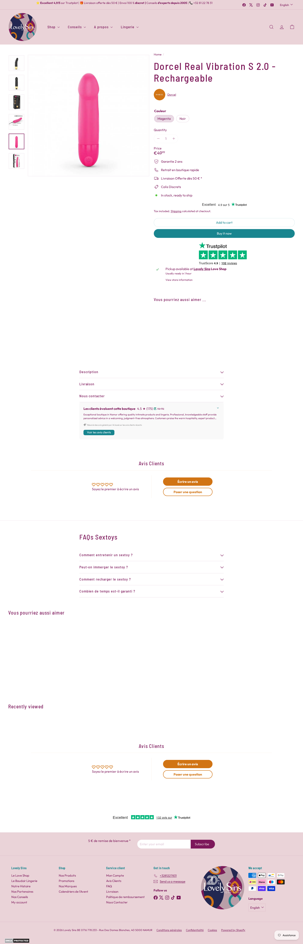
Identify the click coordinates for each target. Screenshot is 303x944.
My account (19, 902)
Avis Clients (113, 881)
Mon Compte (115, 875)
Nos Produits (67, 875)
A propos (101, 27)
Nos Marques (68, 886)
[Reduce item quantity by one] (158, 138)
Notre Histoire (21, 886)
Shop (51, 27)
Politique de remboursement (125, 897)
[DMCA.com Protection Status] (17, 942)
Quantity (160, 130)
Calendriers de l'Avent (73, 891)
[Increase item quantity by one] (173, 138)
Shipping (176, 211)
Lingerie (128, 27)
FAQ (109, 886)
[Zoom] (88, 115)
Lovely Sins (202, 269)
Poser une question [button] (188, 492)
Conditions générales (169, 930)
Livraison (112, 891)
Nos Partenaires (22, 891)
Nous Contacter (117, 902)
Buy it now (224, 233)
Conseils (75, 27)
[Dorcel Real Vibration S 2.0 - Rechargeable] (224, 320)
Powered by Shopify (233, 930)
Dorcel (171, 94)
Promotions (66, 881)
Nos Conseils (19, 897)
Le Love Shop (20, 875)
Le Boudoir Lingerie (24, 881)
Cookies (212, 930)
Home (158, 54)
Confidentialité (195, 930)
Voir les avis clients (99, 432)
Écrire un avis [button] (187, 482)
